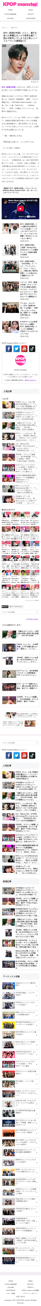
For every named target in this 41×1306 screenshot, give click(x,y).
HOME (11, 1281)
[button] (37, 612)
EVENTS (30, 1287)
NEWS (6, 606)
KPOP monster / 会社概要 (30, 1290)
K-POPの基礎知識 (11, 1284)
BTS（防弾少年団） (17, 606)
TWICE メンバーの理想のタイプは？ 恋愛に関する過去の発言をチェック (15, 597)
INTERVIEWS (10, 1290)
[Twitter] (16, 348)
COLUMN (10, 1287)
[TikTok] (32, 348)
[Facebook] (8, 348)
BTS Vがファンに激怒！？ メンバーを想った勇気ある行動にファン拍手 (6, 553)
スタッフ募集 (10, 1293)
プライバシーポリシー (30, 1293)
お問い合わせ (20, 1296)
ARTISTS (30, 1284)
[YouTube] (24, 348)
